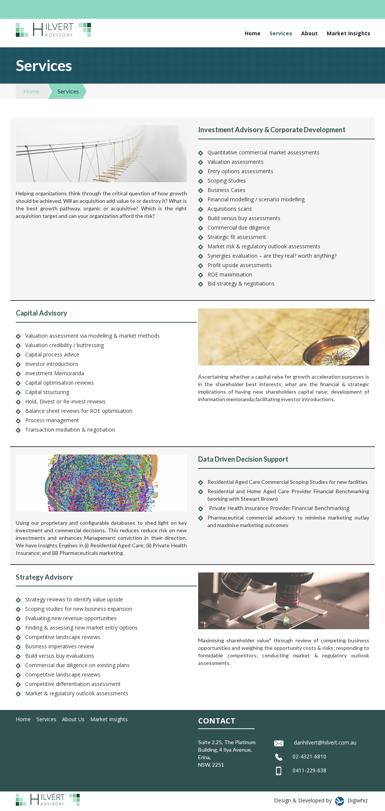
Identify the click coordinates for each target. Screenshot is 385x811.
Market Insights (348, 33)
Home (253, 33)
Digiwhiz (357, 800)
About (309, 33)
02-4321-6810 (309, 756)
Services (281, 33)
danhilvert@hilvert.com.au (325, 742)
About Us (73, 719)
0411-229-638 (309, 770)
